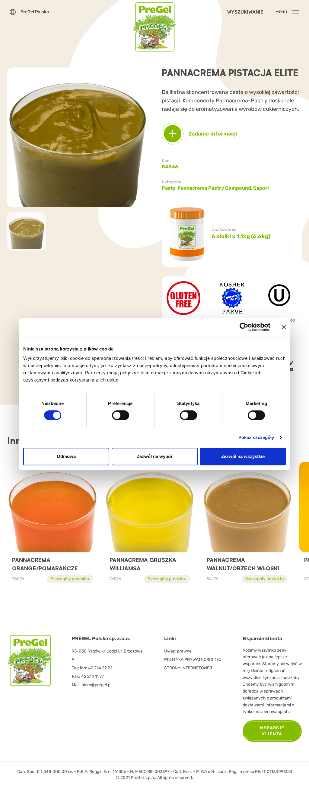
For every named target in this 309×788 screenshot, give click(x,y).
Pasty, (169, 188)
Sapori (261, 188)
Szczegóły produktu (70, 578)
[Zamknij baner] (284, 327)
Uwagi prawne (178, 651)
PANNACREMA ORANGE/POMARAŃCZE (45, 564)
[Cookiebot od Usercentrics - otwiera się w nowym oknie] (244, 327)
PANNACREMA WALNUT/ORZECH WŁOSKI (243, 564)
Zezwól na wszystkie (243, 456)
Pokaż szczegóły (256, 437)
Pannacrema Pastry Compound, (215, 188)
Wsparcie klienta (272, 731)
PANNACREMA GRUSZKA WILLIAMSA (143, 564)
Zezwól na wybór (155, 456)
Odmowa (66, 456)
